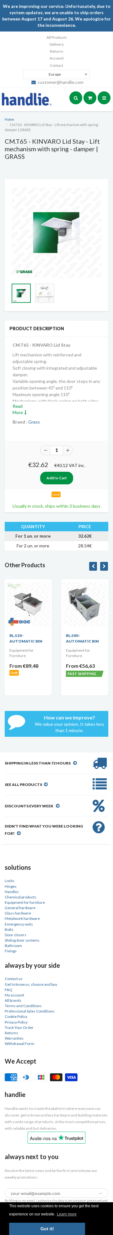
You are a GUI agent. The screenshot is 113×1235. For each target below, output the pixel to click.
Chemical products (20, 897)
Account (57, 58)
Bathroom (13, 945)
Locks (9, 880)
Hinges (11, 886)
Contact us (14, 978)
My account (14, 995)
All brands (13, 1000)
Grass (34, 421)
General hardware (20, 907)
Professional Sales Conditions (30, 1011)
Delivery (57, 44)
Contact (56, 65)
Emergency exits (19, 924)
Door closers (15, 934)
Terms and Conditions (23, 1005)
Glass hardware (18, 913)
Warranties (14, 1038)
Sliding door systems (22, 940)
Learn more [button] (67, 1214)
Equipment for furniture (25, 902)
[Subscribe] (100, 1193)
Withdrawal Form (19, 1043)
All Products (56, 37)
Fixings (11, 951)
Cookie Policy (16, 1016)
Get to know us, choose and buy (31, 984)
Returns (56, 51)
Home (9, 119)
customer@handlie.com (60, 82)
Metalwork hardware (22, 918)
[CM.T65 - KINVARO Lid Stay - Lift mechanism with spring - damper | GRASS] (56, 232)
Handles (12, 891)
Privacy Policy (16, 1022)
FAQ (8, 989)
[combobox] (56, 74)
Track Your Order (19, 1027)
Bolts (9, 929)
